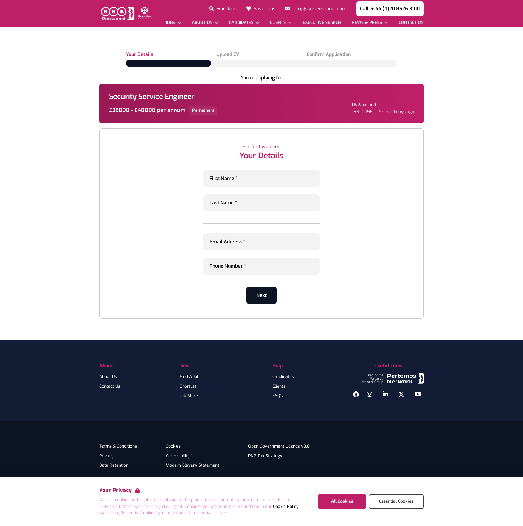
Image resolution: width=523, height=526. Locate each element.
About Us (108, 377)
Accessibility (178, 456)
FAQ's (277, 396)
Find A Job (189, 377)
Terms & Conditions (118, 446)
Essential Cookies (396, 501)
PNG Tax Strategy (265, 456)
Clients (278, 386)
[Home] (125, 13)
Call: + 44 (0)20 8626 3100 (390, 8)
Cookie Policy (286, 506)
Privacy (106, 456)
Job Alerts (189, 396)
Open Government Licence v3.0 (279, 446)
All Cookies (342, 501)
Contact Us (109, 386)
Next (261, 295)
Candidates (283, 377)
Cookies (173, 446)
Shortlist (188, 386)
